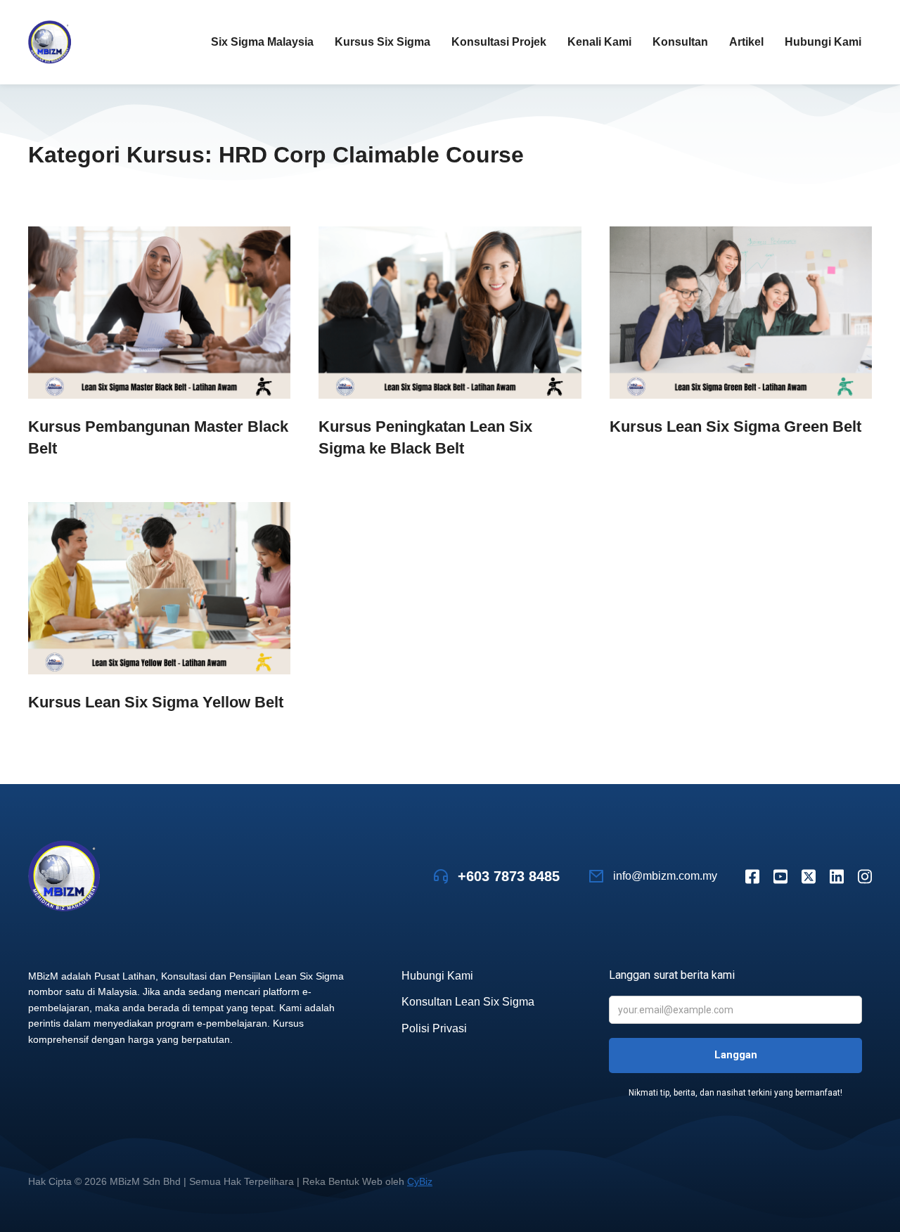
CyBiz (419, 1181)
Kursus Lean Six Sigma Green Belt (735, 426)
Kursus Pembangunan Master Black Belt (158, 437)
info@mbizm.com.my (665, 876)
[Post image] (159, 312)
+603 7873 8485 (509, 876)
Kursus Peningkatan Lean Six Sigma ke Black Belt (425, 437)
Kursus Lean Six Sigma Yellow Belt (155, 702)
